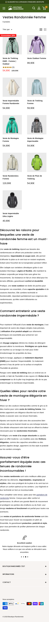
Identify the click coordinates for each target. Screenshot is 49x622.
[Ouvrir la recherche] (33, 8)
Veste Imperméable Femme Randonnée (11, 102)
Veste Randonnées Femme (11, 177)
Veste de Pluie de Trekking (34, 177)
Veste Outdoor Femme (36, 58)
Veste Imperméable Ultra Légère (11, 214)
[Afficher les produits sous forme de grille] (41, 29)
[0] (44, 8)
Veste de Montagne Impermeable (35, 139)
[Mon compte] (39, 8)
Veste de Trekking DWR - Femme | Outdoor (10, 61)
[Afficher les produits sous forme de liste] (45, 29)
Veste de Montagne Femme (11, 139)
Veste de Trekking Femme (34, 102)
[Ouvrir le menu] (4, 8)
